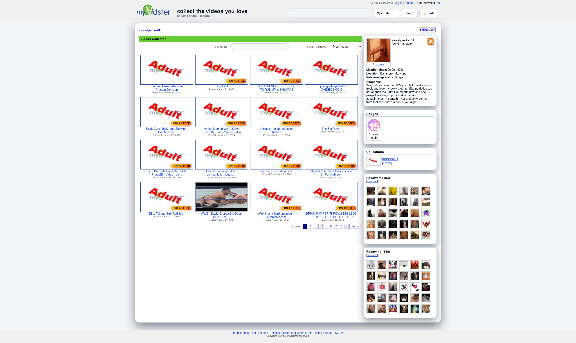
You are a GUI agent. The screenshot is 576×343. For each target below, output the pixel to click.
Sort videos (316, 46)
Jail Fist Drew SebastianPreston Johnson (167, 88)
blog (247, 332)
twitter (339, 332)
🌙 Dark (428, 13)
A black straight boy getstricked (276, 130)
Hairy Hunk (221, 86)
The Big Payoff (331, 128)
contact (328, 332)
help (317, 332)
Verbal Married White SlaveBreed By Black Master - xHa (221, 130)
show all (372, 181)
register (409, 2)
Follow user (427, 30)
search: (221, 46)
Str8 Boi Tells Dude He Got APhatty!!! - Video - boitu (167, 172)
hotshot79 (390, 159)
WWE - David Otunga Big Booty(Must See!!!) (222, 215)
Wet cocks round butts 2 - (276, 171)
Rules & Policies (269, 332)
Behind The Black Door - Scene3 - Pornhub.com (331, 172)
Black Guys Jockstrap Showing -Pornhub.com (166, 130)
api (254, 332)
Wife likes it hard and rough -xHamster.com (276, 215)
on (438, 2)
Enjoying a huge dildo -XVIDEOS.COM (331, 88)
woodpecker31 (150, 30)
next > (355, 226)
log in (398, 2)
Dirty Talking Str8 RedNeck (166, 213)
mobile (237, 332)
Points (380, 64)
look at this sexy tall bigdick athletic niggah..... (221, 172)
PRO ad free (236, 80)
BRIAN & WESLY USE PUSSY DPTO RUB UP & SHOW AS (276, 88)
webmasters (305, 332)
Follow (387, 163)
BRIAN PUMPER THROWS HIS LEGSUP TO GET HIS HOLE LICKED (331, 215)
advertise (288, 332)
